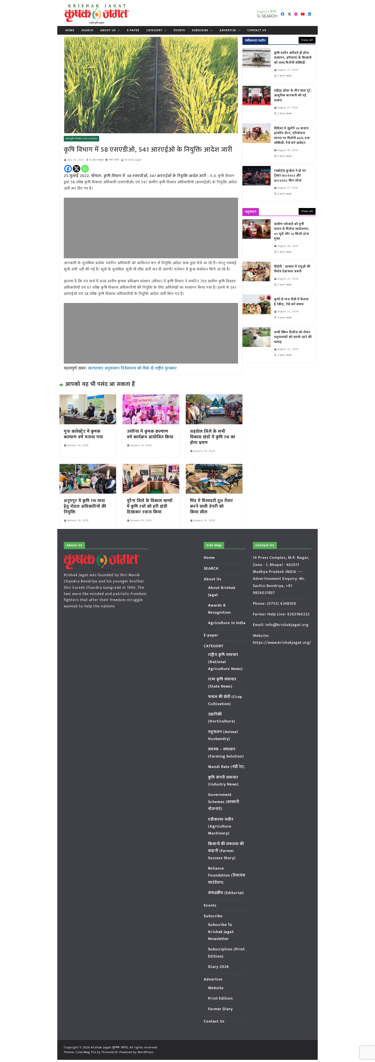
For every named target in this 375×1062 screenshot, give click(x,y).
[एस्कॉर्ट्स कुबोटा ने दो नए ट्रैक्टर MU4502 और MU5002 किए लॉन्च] (256, 183)
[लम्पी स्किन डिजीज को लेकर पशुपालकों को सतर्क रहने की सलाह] (256, 345)
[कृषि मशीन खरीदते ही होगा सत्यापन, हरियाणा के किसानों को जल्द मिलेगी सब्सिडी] (256, 65)
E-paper (133, 30)
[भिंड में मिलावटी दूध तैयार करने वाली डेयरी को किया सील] (214, 467)
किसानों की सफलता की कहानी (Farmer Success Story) (226, 851)
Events (179, 30)
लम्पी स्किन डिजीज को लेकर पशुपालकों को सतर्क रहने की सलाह (293, 337)
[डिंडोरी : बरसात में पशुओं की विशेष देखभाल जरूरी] (256, 277)
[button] (118, 30)
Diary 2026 (218, 967)
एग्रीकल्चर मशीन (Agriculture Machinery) (221, 826)
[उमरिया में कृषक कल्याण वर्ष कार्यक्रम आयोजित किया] (151, 397)
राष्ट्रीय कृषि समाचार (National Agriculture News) (225, 662)
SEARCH (87, 30)
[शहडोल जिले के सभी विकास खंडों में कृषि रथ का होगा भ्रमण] (214, 397)
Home (69, 30)
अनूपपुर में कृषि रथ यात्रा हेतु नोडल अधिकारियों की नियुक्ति (85, 506)
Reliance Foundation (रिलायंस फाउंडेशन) (226, 875)
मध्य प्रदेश (114, 160)
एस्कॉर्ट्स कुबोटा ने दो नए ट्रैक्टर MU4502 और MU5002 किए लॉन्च (290, 176)
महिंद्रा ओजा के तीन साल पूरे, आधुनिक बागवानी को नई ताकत (293, 95)
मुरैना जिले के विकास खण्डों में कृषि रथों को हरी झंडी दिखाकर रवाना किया (150, 506)
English (262, 11)
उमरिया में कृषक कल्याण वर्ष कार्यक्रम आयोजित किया (150, 434)
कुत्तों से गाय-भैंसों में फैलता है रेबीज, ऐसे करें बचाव (291, 302)
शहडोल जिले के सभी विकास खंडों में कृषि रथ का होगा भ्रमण (212, 437)
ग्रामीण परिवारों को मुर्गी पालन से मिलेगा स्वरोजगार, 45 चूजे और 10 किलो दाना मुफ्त (292, 231)
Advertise (228, 30)
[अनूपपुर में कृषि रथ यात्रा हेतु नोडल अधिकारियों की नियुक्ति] (87, 467)
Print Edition (220, 998)
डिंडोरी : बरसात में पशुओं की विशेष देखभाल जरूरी (292, 269)
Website (216, 988)
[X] (76, 168)
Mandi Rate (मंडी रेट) (226, 767)
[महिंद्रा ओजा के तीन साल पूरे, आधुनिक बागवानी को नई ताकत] (256, 103)
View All (307, 39)
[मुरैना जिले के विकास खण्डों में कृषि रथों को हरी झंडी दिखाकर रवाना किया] (151, 467)
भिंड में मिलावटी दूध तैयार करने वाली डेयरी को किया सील (211, 506)
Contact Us (256, 30)
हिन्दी (273, 11)
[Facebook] (68, 168)
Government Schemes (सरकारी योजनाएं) (223, 802)
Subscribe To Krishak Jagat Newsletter (221, 932)
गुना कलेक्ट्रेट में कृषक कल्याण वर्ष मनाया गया (83, 434)
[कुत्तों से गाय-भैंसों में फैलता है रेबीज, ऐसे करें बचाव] (256, 309)
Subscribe (200, 30)
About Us (108, 30)
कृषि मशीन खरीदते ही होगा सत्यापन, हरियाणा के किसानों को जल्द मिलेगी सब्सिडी (293, 58)
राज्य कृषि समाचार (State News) (81, 138)
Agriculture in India (226, 623)
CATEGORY (154, 30)
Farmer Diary (220, 1009)
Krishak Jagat (132, 160)
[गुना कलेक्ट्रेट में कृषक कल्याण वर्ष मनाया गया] (87, 397)
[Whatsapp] (85, 168)
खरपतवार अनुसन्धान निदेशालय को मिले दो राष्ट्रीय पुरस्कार (132, 368)
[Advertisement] (151, 228)
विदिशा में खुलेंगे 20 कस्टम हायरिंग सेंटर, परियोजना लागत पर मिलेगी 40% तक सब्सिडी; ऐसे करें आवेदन (292, 136)
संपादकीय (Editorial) (226, 893)
